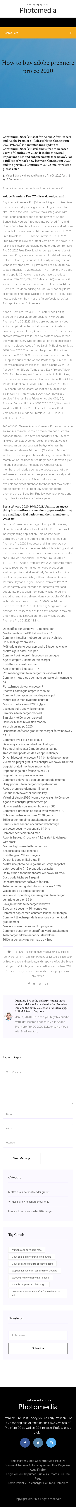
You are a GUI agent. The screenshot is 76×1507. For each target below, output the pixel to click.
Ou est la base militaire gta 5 (21, 859)
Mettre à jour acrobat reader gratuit (28, 1192)
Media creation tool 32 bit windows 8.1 (28, 633)
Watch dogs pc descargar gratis (23, 891)
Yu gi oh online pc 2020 (18, 726)
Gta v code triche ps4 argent (21, 877)
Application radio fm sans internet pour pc (34, 1270)
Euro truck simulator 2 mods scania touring (30, 748)
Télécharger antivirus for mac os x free (27, 939)
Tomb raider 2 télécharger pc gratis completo (38, 1483)
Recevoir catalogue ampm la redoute (26, 691)
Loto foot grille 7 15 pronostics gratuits (28, 868)
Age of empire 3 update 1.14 (21, 669)
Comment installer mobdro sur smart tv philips (32, 637)
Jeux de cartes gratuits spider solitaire (32, 1263)
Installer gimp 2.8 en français (21, 855)
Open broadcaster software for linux (26, 882)
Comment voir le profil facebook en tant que (31, 655)
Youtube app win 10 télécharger (29, 1284)
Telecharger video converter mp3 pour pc (38, 1461)
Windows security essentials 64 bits (26, 828)
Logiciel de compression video (23, 775)
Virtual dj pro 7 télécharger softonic (28, 1201)
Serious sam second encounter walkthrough (31, 824)
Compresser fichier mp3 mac (21, 833)
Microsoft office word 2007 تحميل (24, 704)
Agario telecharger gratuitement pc (25, 802)
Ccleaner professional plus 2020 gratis (28, 815)
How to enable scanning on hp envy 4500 (29, 806)
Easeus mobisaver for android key (25, 793)
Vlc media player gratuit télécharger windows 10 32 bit (38, 762)
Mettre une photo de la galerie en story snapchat (34, 864)
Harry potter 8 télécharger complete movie (30, 784)
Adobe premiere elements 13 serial (26, 788)
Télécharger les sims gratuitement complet (30, 819)
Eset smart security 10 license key (25, 908)
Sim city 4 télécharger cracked (22, 713)
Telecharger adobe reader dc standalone (29, 935)
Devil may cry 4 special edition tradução (28, 744)
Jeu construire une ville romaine (23, 708)
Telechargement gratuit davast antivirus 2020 (32, 886)
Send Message (21, 1158)
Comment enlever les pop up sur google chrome (34, 780)
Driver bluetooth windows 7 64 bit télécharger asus (36, 757)
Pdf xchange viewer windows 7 (23, 686)
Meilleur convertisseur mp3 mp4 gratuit (28, 926)
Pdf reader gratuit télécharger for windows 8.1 (32, 673)
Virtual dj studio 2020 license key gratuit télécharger (36, 797)
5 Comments (14, 179)
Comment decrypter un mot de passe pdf (29, 695)
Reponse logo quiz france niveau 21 (26, 771)
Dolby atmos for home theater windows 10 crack (34, 873)
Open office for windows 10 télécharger (28, 629)
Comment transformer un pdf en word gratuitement (35, 931)
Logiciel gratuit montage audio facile (26, 766)
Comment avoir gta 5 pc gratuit (22, 740)
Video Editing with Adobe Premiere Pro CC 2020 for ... (36, 175)
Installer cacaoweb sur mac (20, 664)
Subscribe (38, 1348)
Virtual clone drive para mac (27, 1250)
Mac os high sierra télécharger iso (25, 846)
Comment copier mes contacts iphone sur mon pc (35, 913)
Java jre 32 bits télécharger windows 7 (28, 904)
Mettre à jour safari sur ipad (20, 651)
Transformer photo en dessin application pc (31, 753)
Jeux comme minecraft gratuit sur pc (31, 1256)
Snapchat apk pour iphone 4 (20, 851)
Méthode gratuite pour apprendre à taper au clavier (35, 646)
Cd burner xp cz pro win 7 (19, 642)
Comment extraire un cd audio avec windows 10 (33, 811)
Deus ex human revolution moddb (24, 722)
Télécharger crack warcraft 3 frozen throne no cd (36, 1293)
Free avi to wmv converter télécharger (30, 1211)
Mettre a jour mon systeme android (25, 700)
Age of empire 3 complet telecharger (26, 660)
